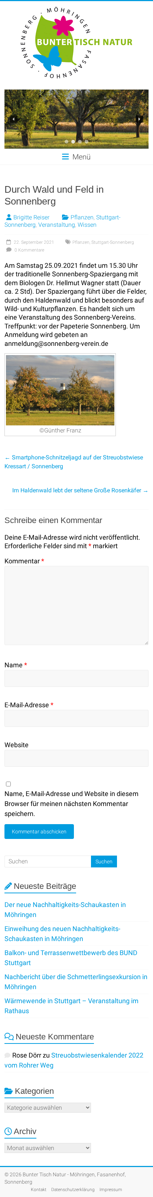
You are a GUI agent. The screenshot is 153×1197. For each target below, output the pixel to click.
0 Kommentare (28, 250)
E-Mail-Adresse (28, 705)
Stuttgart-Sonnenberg (112, 242)
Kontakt (38, 1189)
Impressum (111, 1189)
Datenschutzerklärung (73, 1189)
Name (15, 665)
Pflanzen (82, 217)
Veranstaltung (56, 224)
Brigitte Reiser (31, 217)
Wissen (87, 224)
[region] (76, 119)
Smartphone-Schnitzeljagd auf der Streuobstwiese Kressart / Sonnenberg (73, 462)
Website (16, 745)
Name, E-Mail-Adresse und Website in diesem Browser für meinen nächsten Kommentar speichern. (71, 803)
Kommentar (24, 561)
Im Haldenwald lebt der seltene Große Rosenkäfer (80, 490)
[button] (13, 119)
